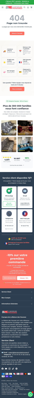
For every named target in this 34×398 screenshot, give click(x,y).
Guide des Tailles (6, 386)
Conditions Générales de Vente (9, 394)
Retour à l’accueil (17, 33)
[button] (31, 7)
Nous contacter (17, 89)
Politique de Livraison (24, 389)
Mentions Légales (22, 394)
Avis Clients (15, 383)
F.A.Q (10, 383)
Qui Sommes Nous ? (20, 388)
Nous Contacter (24, 384)
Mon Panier (4, 383)
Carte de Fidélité (24, 383)
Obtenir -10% (24, 278)
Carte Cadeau (5, 384)
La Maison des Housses (11, 380)
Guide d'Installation (16, 386)
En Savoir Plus (25, 225)
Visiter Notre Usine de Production (10, 389)
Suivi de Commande (14, 384)
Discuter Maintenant (9, 203)
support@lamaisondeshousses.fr (25, 203)
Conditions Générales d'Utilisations (10, 392)
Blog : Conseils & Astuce (7, 388)
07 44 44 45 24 (9, 225)
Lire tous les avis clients (16, 165)
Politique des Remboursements (9, 391)
